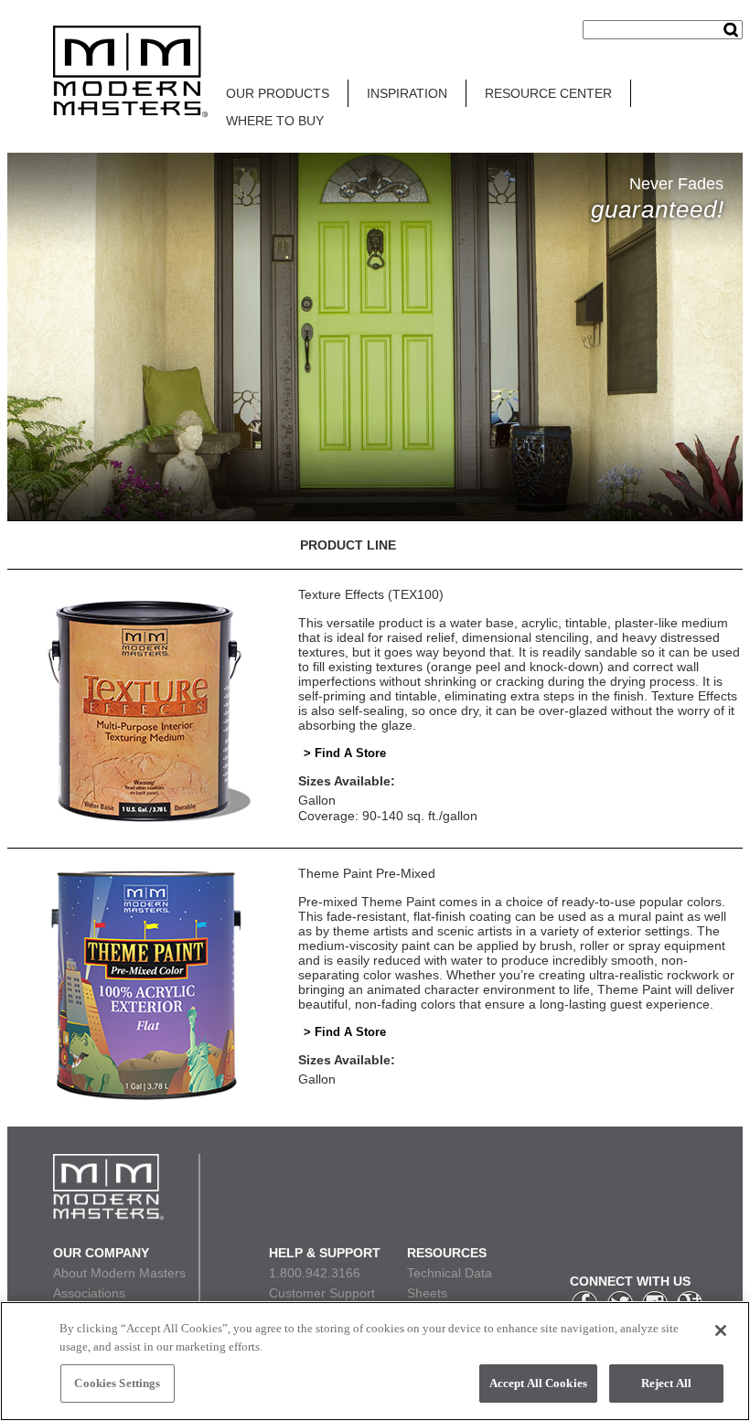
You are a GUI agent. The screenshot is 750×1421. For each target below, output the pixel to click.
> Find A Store (345, 753)
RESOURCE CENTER (548, 93)
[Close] (721, 1330)
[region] (375, 1361)
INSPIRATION (407, 93)
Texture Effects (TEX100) (371, 594)
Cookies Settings (117, 1383)
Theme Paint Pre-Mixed (366, 873)
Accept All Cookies (538, 1383)
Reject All (666, 1383)
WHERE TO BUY (275, 120)
